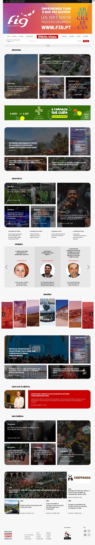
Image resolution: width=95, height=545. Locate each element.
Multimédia (85, 36)
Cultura (78, 36)
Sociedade (80, 143)
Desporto (64, 36)
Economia (71, 36)
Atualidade (11, 83)
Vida (10, 487)
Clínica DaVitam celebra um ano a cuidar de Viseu (35, 235)
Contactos (27, 536)
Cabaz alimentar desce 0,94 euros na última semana (58, 235)
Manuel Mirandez (21, 261)
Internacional (29, 36)
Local (8, 36)
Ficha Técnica (28, 539)
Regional (14, 36)
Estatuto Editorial (29, 535)
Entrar (79, 41)
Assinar (86, 41)
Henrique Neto (73, 261)
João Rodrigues (47, 261)
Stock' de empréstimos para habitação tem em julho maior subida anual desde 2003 (15, 236)
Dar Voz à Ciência (21, 386)
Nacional (21, 36)
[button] (72, 129)
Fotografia (11, 424)
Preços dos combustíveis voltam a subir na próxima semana (79, 236)
